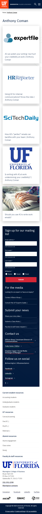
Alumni (10, 274)
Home (4, 12)
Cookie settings (20, 511)
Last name (8, 261)
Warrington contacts (10, 486)
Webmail (14, 431)
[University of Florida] (4, 4)
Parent (19, 274)
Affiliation (8, 271)
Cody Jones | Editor (12, 346)
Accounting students (10, 397)
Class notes (7, 445)
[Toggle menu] (39, 4)
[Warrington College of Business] (21, 4)
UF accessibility (31, 511)
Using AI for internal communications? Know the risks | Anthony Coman (19, 97)
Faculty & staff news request (21, 327)
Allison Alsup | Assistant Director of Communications (18, 340)
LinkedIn (8, 373)
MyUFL (13, 426)
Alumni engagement (9, 441)
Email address (9, 240)
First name (8, 250)
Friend (27, 274)
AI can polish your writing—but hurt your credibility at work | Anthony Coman (20, 57)
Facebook (8, 369)
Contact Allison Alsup (21, 297)
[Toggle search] (35, 4)
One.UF (13, 421)
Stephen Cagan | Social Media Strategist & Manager (16, 352)
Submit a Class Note (21, 321)
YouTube (36, 492)
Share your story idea (21, 316)
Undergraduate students (11, 402)
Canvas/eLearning (9, 417)
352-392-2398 (8, 482)
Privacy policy (9, 511)
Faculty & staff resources (13, 456)
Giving (5, 450)
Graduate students (9, 407)
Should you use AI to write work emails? (19, 216)
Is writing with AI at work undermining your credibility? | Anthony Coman (18, 177)
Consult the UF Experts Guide (21, 303)
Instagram (9, 378)
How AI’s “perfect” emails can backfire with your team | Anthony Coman (19, 137)
